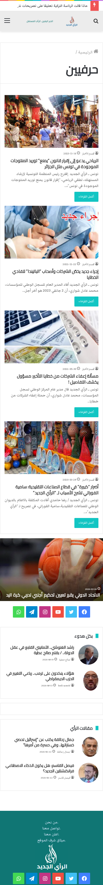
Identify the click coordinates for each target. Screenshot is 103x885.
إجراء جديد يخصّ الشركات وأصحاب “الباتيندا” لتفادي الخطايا (55, 274)
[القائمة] (7, 23)
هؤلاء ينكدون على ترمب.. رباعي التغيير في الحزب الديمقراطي (40, 676)
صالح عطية (64, 660)
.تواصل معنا (51, 828)
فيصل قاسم (64, 778)
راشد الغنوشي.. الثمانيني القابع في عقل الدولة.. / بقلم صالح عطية (42, 650)
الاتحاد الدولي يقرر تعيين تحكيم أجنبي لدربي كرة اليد (53, 594)
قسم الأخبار (88, 154)
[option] (51, 569)
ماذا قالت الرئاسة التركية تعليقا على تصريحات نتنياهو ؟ (48, 6)
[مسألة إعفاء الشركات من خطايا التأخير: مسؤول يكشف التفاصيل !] (51, 337)
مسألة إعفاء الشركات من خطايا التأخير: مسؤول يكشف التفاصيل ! (57, 379)
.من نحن (51, 822)
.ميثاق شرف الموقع (51, 840)
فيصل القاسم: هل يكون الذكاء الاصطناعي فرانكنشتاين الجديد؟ (39, 768)
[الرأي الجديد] (51, 21)
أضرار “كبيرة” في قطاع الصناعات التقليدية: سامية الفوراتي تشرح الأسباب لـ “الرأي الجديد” (56, 490)
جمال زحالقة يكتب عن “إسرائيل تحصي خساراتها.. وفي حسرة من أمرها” (44, 742)
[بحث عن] (96, 23)
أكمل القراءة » (86, 196)
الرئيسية (86, 52)
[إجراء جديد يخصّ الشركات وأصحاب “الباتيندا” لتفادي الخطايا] (51, 232)
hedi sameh (64, 686)
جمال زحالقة (63, 752)
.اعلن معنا (51, 834)
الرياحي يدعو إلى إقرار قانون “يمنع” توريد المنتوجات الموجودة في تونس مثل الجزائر (54, 163)
